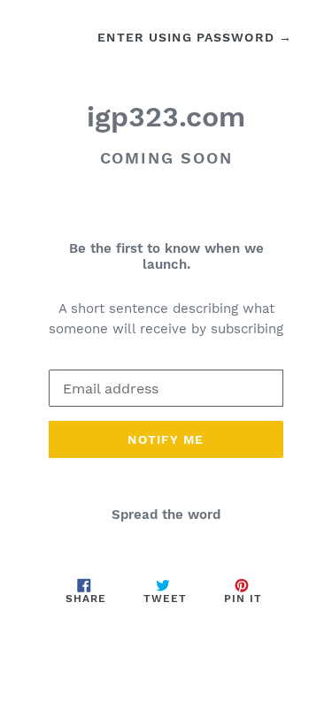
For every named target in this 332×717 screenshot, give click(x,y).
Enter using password (194, 37)
